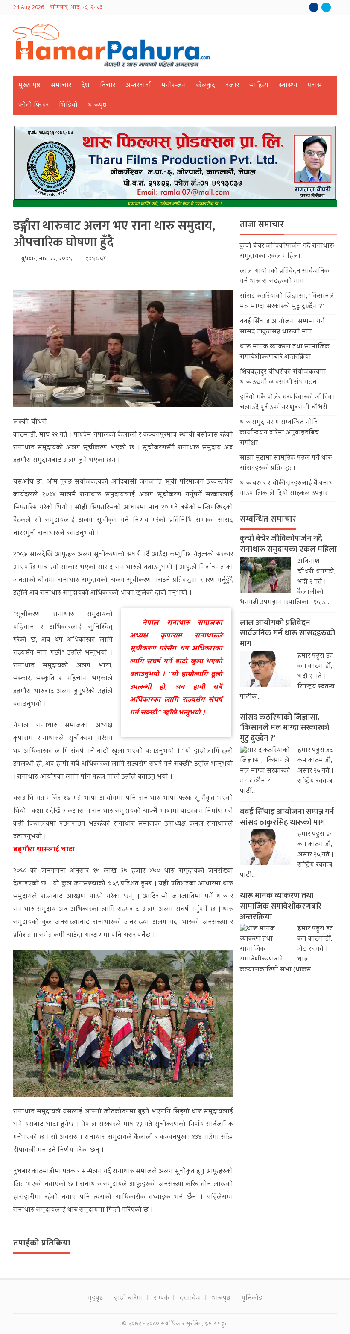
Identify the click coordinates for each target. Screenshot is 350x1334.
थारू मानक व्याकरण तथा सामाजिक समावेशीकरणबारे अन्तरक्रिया (285, 352)
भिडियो (68, 105)
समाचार (61, 86)
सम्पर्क (161, 1298)
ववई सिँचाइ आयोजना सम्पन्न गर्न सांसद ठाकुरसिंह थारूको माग (282, 327)
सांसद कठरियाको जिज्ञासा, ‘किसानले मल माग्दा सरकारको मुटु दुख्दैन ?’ (287, 302)
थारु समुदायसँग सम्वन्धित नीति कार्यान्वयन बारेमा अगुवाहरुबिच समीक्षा (279, 433)
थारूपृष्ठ (97, 105)
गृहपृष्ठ (95, 1298)
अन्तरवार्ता (138, 86)
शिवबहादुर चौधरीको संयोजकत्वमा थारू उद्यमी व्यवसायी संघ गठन (283, 377)
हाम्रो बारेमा (128, 1298)
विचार (107, 86)
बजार (232, 86)
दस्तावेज (190, 1298)
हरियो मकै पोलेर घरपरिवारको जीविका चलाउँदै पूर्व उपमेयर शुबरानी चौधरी (287, 403)
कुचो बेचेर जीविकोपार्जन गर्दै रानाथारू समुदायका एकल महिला (287, 251)
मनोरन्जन (173, 86)
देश (86, 86)
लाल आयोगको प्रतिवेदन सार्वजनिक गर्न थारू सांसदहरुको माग (284, 276)
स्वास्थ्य (288, 86)
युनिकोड (251, 1298)
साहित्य (258, 86)
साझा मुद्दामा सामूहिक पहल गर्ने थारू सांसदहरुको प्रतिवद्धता (286, 463)
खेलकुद (205, 86)
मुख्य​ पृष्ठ (29, 86)
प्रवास (315, 86)
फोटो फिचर (33, 105)
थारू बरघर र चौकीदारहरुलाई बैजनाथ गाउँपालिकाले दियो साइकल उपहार (286, 488)
